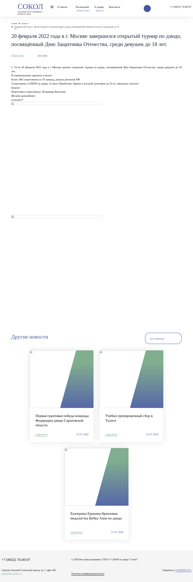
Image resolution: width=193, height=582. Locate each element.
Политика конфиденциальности (87, 573)
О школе (62, 6)
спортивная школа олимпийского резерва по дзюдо (30, 8)
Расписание (82, 6)
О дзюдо (99, 6)
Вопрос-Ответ (83, 11)
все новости (157, 338)
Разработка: (177, 570)
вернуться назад (17, 55)
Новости (100, 11)
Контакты (114, 6)
